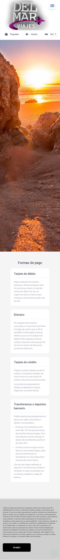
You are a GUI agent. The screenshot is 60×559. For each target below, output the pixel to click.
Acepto (16, 547)
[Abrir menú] (52, 5)
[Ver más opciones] (55, 34)
